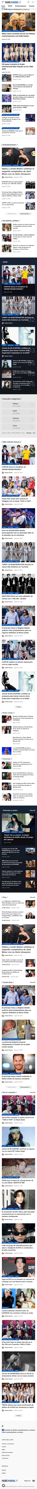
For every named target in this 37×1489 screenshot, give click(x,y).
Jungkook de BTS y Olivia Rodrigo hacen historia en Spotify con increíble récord (12, 972)
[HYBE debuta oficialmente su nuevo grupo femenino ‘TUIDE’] (6, 108)
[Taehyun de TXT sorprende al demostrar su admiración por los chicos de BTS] (6, 765)
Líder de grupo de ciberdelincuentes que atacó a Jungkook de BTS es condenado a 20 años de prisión (17, 1248)
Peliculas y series (10, 810)
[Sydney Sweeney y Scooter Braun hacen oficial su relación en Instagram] (6, 730)
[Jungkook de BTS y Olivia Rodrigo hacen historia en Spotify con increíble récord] (30, 973)
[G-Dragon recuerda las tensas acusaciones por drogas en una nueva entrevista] (30, 118)
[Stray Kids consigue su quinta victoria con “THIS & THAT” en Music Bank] (18, 1105)
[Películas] (6, 419)
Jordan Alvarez (8, 177)
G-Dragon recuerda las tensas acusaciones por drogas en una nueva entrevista (11, 119)
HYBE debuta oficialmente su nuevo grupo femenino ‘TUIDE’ (17, 9)
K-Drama (7, 832)
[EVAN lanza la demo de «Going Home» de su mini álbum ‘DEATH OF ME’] (6, 374)
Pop (22, 165)
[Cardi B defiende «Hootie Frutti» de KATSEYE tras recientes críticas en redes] (18, 1298)
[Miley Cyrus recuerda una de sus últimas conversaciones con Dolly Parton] (18, 22)
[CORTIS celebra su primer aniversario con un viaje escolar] (30, 206)
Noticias (15, 30)
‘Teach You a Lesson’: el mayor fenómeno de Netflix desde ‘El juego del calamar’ (18, 837)
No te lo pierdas (9, 1092)
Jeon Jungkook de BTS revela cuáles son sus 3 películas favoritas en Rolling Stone (24, 785)
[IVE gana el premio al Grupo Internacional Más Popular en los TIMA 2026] (18, 52)
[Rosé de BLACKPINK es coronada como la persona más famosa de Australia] (6, 88)
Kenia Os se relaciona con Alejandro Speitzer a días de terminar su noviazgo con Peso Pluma (23, 247)
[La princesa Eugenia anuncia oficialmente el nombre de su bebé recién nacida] (18, 1030)
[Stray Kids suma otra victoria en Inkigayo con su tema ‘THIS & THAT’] (18, 486)
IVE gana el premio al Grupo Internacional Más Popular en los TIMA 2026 (17, 66)
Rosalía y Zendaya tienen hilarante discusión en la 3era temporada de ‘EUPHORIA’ (23, 718)
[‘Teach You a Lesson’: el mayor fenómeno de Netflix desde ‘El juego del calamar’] (18, 822)
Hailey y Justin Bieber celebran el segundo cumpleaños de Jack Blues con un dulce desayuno (18, 171)
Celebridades (7, 30)
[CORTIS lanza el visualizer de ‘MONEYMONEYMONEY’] (18, 274)
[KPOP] (6, 412)
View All (32, 810)
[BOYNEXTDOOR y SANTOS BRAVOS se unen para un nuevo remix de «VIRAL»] (6, 238)
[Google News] (33, 1480)
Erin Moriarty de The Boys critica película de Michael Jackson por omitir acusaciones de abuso (11, 883)
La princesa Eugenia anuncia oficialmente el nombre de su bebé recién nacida (16, 1044)
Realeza (28, 433)
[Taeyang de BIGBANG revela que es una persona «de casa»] (30, 131)
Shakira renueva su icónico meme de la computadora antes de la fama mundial (24, 226)
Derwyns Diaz (5, 976)
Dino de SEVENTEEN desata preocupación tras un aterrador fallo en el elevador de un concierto (18, 532)
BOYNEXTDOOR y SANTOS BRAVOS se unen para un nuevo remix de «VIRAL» (23, 236)
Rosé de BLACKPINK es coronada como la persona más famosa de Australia (23, 86)
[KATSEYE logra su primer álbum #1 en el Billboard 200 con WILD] (6, 78)
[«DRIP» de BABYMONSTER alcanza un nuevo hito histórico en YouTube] (18, 305)
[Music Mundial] (13, 2)
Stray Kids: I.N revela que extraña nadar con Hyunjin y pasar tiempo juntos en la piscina (23, 795)
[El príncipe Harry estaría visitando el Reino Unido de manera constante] (18, 1064)
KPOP (4, 61)
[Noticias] (6, 405)
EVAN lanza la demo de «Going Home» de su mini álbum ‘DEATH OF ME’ (24, 372)
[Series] (6, 427)
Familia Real (7, 982)
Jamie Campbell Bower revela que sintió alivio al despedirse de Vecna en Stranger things (23, 774)
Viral (22, 30)
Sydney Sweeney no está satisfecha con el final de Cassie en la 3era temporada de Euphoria (12, 872)
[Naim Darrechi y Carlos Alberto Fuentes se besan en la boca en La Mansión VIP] (6, 740)
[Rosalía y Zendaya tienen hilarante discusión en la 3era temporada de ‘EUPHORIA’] (6, 719)
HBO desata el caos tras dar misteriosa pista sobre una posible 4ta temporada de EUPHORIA (12, 862)
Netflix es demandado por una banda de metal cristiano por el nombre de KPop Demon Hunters (23, 97)
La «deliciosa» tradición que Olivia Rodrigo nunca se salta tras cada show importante (13, 903)
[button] (3, 2)
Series (15, 425)
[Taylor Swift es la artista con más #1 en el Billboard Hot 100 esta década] (30, 963)
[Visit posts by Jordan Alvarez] (3, 177)
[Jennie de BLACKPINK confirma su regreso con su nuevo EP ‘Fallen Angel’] (6, 364)
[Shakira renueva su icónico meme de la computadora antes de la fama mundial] (6, 227)
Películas (16, 418)
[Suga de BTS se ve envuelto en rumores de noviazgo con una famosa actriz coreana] (18, 1267)
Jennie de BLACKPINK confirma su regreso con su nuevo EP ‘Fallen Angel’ (23, 362)
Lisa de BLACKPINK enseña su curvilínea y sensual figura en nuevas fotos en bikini (24, 749)
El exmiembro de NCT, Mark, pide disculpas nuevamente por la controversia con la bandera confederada (18, 1214)
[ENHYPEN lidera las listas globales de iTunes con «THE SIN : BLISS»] (30, 185)
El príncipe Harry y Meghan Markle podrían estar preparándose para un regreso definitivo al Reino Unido (12, 194)
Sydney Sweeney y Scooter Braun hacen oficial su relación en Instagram (23, 728)
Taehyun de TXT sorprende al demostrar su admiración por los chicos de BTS (22, 764)
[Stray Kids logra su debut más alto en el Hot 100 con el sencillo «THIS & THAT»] (18, 1330)
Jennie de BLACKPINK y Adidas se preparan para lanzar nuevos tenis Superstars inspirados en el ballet (16, 350)
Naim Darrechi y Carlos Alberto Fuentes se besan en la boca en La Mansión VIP (23, 739)
